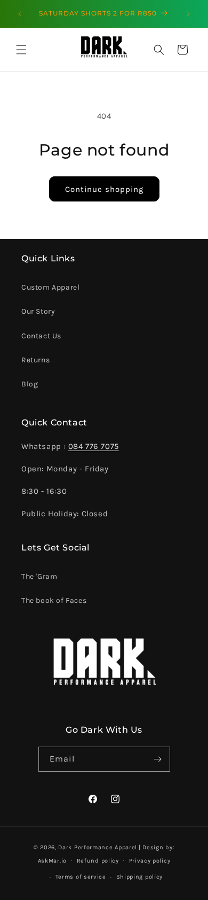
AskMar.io (52, 860)
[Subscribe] (158, 759)
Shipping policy (139, 876)
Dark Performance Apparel (97, 847)
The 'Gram (39, 576)
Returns (35, 359)
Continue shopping (104, 189)
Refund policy (98, 860)
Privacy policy (150, 860)
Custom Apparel (50, 287)
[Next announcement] (188, 14)
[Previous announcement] (19, 14)
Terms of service (80, 876)
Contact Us (41, 335)
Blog (29, 384)
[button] (21, 49)
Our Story (38, 311)
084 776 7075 (93, 446)
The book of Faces (53, 600)
